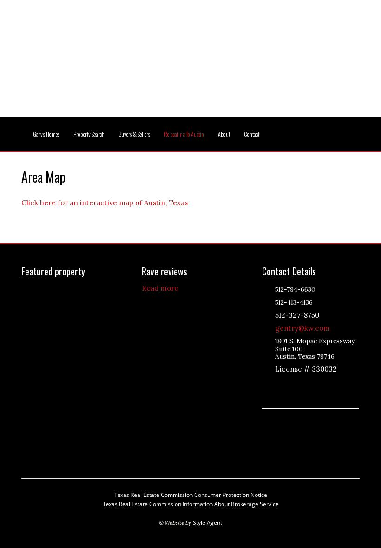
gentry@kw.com (302, 328)
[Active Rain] (279, 385)
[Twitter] (303, 385)
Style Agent (207, 523)
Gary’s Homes (46, 134)
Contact (251, 134)
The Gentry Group (190, 64)
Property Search (89, 134)
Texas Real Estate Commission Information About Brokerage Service (191, 504)
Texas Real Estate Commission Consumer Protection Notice (190, 495)
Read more (160, 288)
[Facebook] (314, 385)
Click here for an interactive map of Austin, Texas (104, 202)
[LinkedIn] (291, 385)
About (224, 134)
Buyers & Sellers (134, 134)
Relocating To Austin (184, 134)
